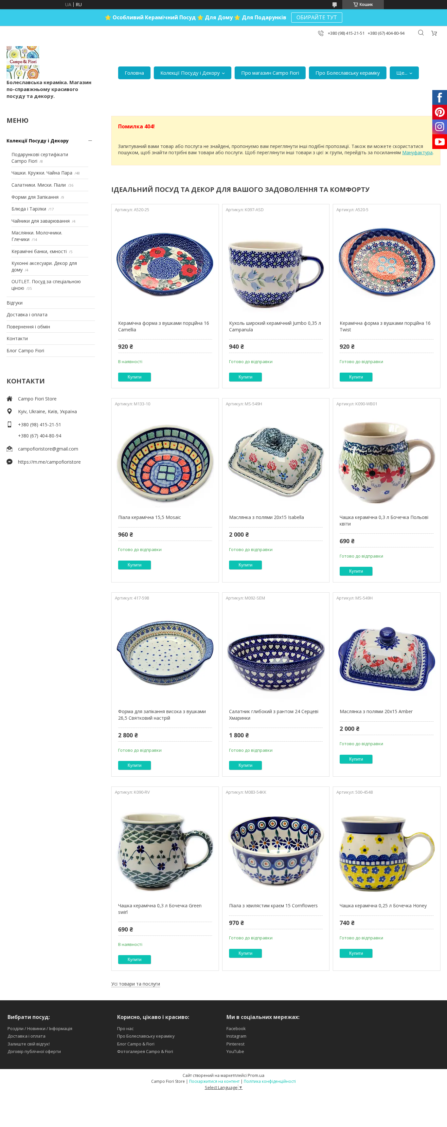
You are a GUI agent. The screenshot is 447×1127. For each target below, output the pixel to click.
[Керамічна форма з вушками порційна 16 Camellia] (165, 264)
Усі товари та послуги (135, 984)
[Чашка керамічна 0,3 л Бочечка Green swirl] (165, 847)
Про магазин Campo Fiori (270, 72)
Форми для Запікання (35, 197)
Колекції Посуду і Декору (190, 72)
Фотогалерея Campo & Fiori (145, 1051)
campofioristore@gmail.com (48, 449)
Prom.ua (256, 1075)
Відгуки (15, 303)
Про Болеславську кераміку (347, 72)
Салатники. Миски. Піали (38, 185)
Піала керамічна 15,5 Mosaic (149, 517)
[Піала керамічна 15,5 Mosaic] (165, 458)
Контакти (17, 338)
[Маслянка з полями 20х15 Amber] (386, 652)
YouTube (235, 1051)
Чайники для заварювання (40, 221)
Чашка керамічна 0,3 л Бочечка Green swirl (160, 908)
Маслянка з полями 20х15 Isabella (266, 517)
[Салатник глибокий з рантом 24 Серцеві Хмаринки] (276, 652)
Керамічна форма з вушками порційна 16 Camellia (163, 326)
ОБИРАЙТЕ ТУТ (316, 17)
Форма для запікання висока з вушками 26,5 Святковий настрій (162, 714)
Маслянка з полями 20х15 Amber (376, 711)
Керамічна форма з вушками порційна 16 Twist (385, 326)
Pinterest (235, 1044)
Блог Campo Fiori (25, 350)
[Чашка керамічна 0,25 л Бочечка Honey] (386, 847)
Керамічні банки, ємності (39, 251)
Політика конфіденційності (270, 1081)
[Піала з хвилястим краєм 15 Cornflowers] (276, 847)
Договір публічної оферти (34, 1051)
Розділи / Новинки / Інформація (40, 1028)
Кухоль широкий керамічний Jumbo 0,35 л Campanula (275, 326)
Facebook (236, 1028)
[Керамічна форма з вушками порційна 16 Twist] (386, 264)
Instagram (236, 1036)
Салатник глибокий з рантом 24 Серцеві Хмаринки (273, 714)
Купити (134, 377)
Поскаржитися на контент (214, 1081)
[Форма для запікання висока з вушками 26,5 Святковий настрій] (165, 652)
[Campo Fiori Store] (23, 62)
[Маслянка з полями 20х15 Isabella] (276, 458)
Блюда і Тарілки (28, 209)
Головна (134, 72)
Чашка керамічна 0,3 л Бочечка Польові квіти (384, 520)
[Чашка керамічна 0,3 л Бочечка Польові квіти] (386, 458)
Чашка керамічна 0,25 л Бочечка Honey (383, 905)
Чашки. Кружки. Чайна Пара (41, 173)
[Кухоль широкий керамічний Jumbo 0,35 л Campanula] (276, 264)
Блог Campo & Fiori (135, 1044)
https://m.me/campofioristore (49, 462)
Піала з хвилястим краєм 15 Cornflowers (273, 905)
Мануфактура (417, 152)
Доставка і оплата (27, 314)
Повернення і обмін (28, 326)
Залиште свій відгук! (29, 1044)
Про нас (125, 1028)
